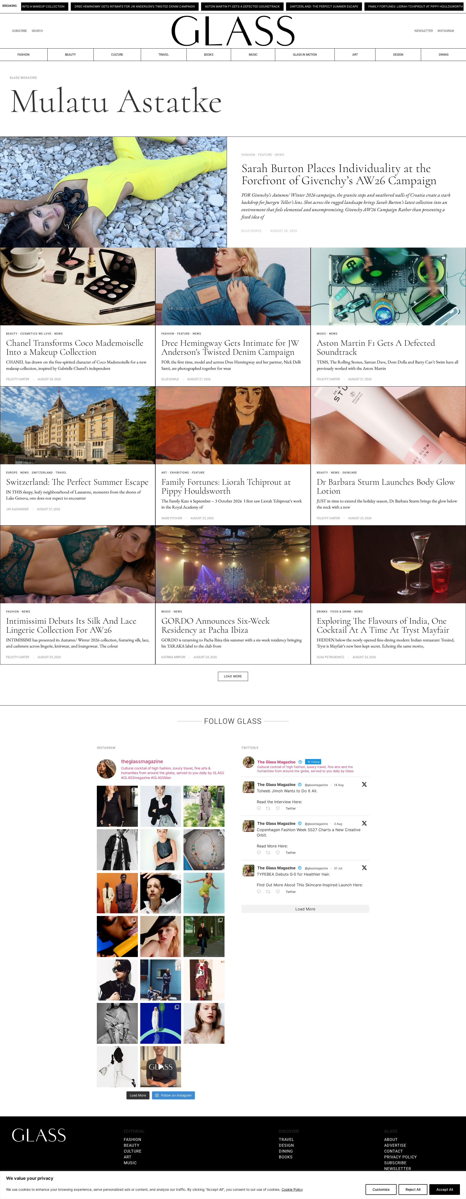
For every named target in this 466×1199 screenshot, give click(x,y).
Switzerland (42, 472)
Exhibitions (179, 472)
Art (355, 54)
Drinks (322, 611)
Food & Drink (341, 611)
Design (398, 54)
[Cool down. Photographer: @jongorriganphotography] (117, 936)
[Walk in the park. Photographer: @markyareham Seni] (204, 936)
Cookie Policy (292, 1189)
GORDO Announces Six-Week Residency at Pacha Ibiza (215, 625)
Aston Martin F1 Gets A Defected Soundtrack (147, 6)
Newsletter (424, 31)
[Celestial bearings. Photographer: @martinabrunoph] (204, 849)
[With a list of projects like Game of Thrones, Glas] (160, 806)
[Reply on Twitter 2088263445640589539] (260, 808)
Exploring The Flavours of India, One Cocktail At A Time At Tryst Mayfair (383, 625)
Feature (183, 333)
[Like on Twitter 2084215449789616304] (279, 853)
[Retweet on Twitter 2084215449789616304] (270, 853)
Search (37, 31)
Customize (381, 1189)
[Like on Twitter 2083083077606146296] (279, 891)
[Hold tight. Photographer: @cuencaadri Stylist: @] (160, 849)
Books (208, 54)
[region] (233, 1185)
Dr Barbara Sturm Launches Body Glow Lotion (417, 6)
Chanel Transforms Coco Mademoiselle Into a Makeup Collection (74, 347)
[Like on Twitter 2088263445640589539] (279, 808)
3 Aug (338, 824)
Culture (117, 54)
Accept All (444, 1189)
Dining (444, 54)
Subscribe (19, 31)
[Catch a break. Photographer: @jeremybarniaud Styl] (160, 980)
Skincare (349, 472)
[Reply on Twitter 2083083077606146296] (260, 891)
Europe (11, 472)
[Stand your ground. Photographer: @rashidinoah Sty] (117, 893)
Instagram (446, 31)
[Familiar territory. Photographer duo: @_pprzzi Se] (204, 806)
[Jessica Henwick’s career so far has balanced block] (117, 1066)
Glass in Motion (305, 54)
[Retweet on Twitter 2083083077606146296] (270, 891)
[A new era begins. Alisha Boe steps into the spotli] (160, 1066)
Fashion (23, 54)
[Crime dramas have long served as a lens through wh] (204, 893)
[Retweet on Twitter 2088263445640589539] (270, 808)
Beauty (70, 54)
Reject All (413, 1189)
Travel (163, 54)
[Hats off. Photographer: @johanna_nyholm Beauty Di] (160, 936)
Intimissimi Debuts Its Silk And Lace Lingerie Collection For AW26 (71, 625)
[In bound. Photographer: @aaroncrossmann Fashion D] (204, 980)
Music (253, 54)
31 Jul (338, 868)
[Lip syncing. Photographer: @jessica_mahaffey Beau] (204, 1023)
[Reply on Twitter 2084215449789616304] (260, 853)
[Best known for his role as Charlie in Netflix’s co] (117, 849)
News (58, 333)
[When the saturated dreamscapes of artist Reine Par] (160, 1023)
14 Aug (338, 785)
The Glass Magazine (276, 784)
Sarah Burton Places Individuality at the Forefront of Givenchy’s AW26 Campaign (339, 174)
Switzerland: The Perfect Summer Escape (229, 6)
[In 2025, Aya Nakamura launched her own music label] (117, 1023)
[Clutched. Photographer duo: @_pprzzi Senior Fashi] (117, 980)
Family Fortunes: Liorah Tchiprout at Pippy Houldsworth (320, 6)
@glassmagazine (316, 785)
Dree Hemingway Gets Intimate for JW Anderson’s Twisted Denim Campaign (230, 347)
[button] (233, 676)
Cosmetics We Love (35, 333)
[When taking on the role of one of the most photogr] (117, 806)
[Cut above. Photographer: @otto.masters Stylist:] (160, 893)
